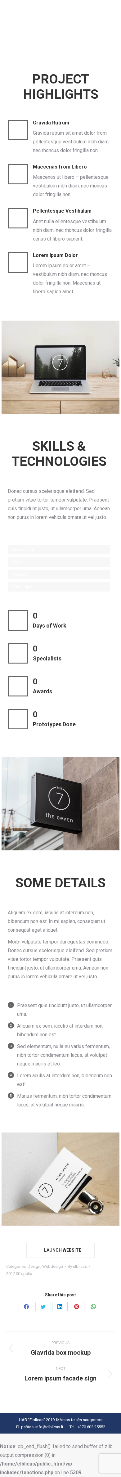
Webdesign (52, 1266)
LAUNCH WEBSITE (62, 1250)
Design (34, 1266)
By (77, 1266)
